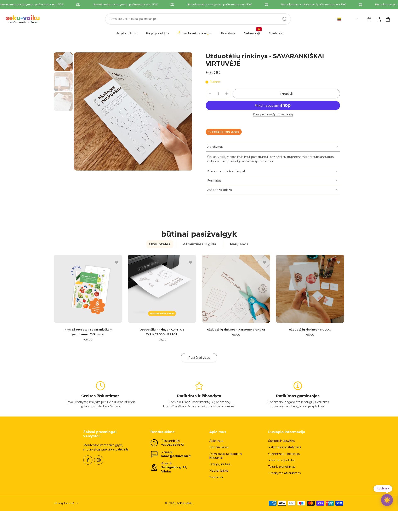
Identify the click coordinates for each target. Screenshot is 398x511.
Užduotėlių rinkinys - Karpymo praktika (236, 329)
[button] (347, 19)
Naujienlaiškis (218, 470)
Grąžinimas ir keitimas (284, 454)
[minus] (210, 94)
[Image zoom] (133, 111)
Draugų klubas (219, 464)
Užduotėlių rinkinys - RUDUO (310, 329)
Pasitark (382, 487)
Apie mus (216, 441)
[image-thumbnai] (63, 61)
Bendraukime (219, 447)
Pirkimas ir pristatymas (284, 447)
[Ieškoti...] (284, 19)
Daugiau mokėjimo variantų (273, 114)
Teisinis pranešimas (281, 467)
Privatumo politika (281, 460)
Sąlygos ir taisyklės (281, 441)
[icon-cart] (387, 19)
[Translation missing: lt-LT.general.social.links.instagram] (98, 460)
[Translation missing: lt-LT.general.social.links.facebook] (87, 460)
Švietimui (216, 477)
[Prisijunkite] (378, 19)
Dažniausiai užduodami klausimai (225, 456)
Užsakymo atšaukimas (284, 473)
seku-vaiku (184, 503)
